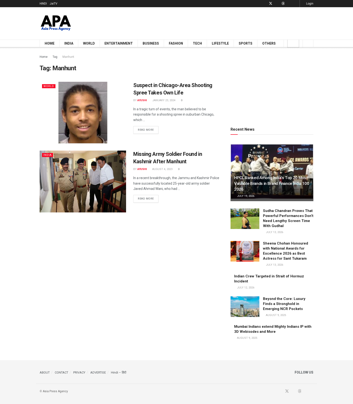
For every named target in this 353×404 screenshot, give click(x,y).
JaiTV (53, 3)
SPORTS (245, 43)
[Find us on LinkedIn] (289, 3)
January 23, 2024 (163, 100)
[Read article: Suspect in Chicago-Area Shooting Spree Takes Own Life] (83, 112)
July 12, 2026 (245, 287)
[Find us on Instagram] (295, 3)
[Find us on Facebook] (264, 3)
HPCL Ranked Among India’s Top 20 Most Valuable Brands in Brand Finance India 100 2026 (271, 183)
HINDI (43, 3)
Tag (55, 57)
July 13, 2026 (274, 232)
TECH (197, 43)
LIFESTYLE (220, 43)
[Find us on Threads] (283, 3)
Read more (148, 129)
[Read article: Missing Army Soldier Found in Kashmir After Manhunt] (83, 181)
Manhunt (68, 57)
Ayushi (142, 100)
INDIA (68, 43)
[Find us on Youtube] (277, 3)
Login (309, 3)
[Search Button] (308, 43)
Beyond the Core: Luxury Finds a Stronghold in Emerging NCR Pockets (284, 304)
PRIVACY (79, 372)
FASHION (176, 43)
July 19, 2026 (245, 196)
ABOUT (45, 372)
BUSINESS (151, 43)
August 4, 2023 (162, 169)
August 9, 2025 (275, 315)
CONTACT (61, 372)
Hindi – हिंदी (118, 372)
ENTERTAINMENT (118, 43)
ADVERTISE (98, 372)
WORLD (89, 43)
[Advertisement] (226, 22)
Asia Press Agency (55, 391)
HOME (50, 43)
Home (44, 57)
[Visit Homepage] (56, 23)
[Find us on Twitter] (270, 3)
